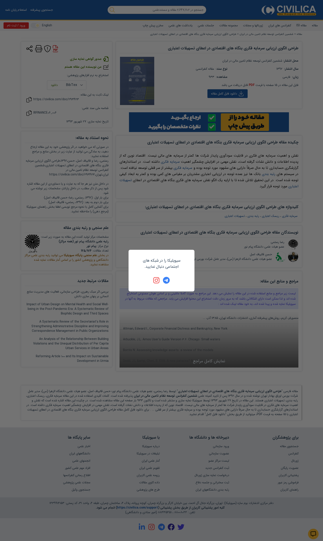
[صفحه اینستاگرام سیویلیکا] (156, 280)
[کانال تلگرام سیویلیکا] (166, 280)
